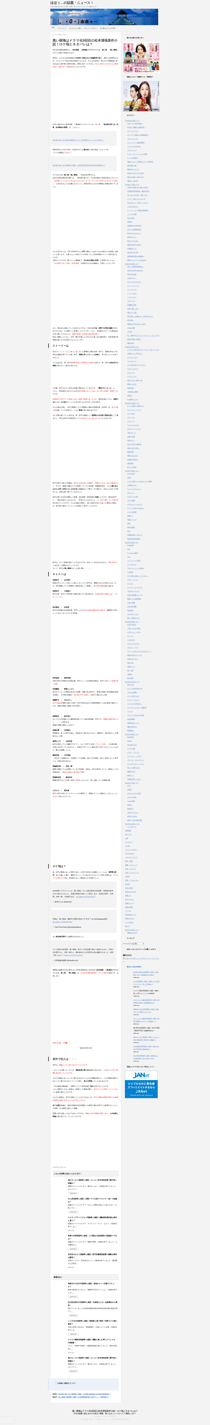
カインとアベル (132, 131)
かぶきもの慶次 (132, 553)
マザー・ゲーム (132, 580)
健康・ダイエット (131, 865)
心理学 (127, 876)
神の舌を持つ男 (132, 252)
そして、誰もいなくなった (136, 199)
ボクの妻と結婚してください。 (138, 576)
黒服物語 (130, 730)
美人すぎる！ (129, 899)
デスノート (131, 493)
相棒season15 (132, 933)
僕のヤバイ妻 (131, 312)
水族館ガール (131, 249)
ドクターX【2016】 (134, 146)
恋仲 (128, 523)
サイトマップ (62, 28)
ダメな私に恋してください (136, 365)
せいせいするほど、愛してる (137, 195)
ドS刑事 (130, 572)
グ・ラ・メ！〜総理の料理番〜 (138, 210)
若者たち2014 (132, 816)
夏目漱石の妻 (131, 165)
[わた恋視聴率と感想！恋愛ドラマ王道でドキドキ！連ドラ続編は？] (60, 1210)
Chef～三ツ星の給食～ (135, 123)
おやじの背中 (131, 797)
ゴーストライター (133, 644)
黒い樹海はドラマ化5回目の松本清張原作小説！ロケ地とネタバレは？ (105, 1411)
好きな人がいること (134, 233)
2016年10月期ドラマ (132, 121)
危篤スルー (131, 440)
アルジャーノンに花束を (135, 568)
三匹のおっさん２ (133, 591)
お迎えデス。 (131, 278)
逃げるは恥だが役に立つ (135, 177)
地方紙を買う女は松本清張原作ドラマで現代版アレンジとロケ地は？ (78, 140)
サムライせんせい (133, 425)
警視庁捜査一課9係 (133, 339)
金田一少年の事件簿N (134, 820)
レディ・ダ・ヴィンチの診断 (137, 154)
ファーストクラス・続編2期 (137, 708)
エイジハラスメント (134, 489)
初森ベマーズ (131, 520)
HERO (129, 789)
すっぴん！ (129, 842)
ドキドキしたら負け (75, 28)
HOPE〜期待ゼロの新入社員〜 (137, 187)
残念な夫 (130, 663)
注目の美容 (129, 888)
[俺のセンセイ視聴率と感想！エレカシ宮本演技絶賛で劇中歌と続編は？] (60, 1192)
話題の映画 (129, 907)
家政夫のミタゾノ (133, 169)
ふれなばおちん (132, 206)
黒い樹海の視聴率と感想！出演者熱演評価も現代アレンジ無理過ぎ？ (83, 1397)
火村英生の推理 (132, 392)
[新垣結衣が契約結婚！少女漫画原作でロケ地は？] (141, 57)
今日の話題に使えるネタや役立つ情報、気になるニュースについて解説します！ (105, 1413)
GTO (129, 786)
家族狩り (130, 809)
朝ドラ (127, 926)
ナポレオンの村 (132, 497)
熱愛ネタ (128, 895)
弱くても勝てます (133, 768)
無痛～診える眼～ (133, 448)
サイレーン (131, 421)
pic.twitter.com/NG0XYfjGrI (62, 922)
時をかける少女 (132, 241)
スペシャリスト (132, 357)
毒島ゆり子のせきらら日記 (136, 324)
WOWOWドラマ (130, 915)
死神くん (130, 775)
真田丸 (129, 395)
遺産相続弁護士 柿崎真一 (136, 256)
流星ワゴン (131, 667)
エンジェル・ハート (134, 410)
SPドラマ (63, 1167)
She (128, 549)
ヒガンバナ (131, 373)
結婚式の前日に (132, 459)
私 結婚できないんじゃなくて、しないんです (143, 335)
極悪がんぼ (131, 771)
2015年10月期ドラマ (132, 403)
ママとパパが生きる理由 (135, 715)
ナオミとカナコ (132, 369)
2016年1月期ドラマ (132, 347)
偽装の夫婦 (131, 436)
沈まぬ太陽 (131, 328)
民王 (128, 531)
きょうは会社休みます (135, 688)
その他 (127, 846)
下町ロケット (131, 433)
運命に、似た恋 (132, 181)
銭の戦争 (130, 678)
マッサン (130, 711)
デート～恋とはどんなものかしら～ (139, 651)
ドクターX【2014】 (135, 704)
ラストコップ (131, 150)
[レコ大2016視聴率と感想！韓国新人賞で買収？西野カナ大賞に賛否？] (60, 1330)
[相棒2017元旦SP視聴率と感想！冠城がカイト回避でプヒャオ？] (60, 1293)
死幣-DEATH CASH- (134, 245)
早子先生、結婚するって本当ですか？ (140, 316)
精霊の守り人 (129, 918)
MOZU (129, 741)
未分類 (127, 884)
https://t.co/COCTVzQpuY (73, 955)
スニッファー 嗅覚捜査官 (136, 142)
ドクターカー (131, 297)
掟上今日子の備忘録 (134, 444)
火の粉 (129, 332)
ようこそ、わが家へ (134, 561)
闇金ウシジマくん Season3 (136, 260)
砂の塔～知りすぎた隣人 (135, 173)
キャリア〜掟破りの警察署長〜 (138, 135)
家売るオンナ (131, 237)
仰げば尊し (131, 218)
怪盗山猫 (130, 388)
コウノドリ (131, 417)
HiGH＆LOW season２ (135, 270)
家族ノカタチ (131, 384)
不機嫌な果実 (131, 305)
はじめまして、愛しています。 (138, 203)
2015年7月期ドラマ (132, 471)
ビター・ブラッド (133, 752)
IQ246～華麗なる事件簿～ (136, 127)
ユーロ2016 (129, 922)
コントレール (131, 289)
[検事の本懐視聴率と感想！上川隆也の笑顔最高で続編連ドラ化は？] (60, 1247)
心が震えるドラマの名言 (108, 28)
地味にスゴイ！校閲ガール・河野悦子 (140, 162)
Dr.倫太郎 (130, 545)
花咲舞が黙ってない (134, 779)
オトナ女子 (131, 414)
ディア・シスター (133, 700)
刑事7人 (130, 222)
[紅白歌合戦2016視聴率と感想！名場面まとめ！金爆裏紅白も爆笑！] (60, 1312)
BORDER (130, 737)
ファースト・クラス (134, 756)
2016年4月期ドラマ (132, 264)
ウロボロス (131, 640)
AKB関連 (128, 830)
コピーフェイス (132, 139)
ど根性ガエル (131, 485)
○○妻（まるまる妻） (134, 628)
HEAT (129, 477)
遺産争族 (130, 463)
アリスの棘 (131, 748)
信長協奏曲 (131, 719)
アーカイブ (127, 944)
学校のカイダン (132, 659)
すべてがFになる (133, 696)
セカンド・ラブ (132, 647)
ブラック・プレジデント (135, 760)
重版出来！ (131, 343)
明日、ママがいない (132, 880)
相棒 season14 (132, 456)
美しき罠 (130, 670)
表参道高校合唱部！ (134, 539)
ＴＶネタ (128, 911)
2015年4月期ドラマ (132, 542)
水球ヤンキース (132, 812)
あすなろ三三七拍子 (134, 793)
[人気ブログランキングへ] (127, 955)
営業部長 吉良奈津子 (134, 226)
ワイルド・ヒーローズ (135, 587)
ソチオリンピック (131, 857)
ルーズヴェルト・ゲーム (135, 764)
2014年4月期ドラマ (132, 734)
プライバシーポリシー (91, 28)
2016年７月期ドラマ (132, 185)
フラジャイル (131, 376)
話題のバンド (129, 903)
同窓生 (129, 805)
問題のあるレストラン (135, 655)
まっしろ (130, 636)
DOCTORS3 (131, 624)
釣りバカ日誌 (131, 467)
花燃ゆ (129, 674)
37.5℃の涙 (131, 474)
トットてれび (131, 293)
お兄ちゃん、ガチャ (134, 632)
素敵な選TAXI (132, 727)
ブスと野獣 (131, 500)
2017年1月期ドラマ (132, 930)
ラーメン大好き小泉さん (135, 508)
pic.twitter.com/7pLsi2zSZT (85, 897)
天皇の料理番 (131, 606)
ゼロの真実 (131, 801)
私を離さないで (132, 399)
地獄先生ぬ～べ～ (133, 723)
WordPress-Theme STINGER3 (105, 1416)
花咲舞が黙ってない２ (135, 535)
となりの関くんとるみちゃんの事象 (139, 481)
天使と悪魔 (131, 603)
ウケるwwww (129, 853)
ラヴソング (131, 301)
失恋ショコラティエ (132, 873)
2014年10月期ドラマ (132, 682)
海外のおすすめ (130, 892)
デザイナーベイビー (134, 429)
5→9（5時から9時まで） (136, 406)
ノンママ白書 (131, 214)
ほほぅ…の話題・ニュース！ (72, 2)
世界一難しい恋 (132, 309)
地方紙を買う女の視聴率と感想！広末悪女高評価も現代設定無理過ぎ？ (79, 165)
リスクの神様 (131, 512)
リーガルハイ (131, 827)
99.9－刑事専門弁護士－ (135, 267)
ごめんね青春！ (132, 692)
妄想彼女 (130, 610)
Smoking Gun (132, 745)
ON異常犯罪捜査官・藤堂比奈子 (138, 191)
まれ (128, 557)
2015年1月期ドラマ (132, 622)
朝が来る (130, 320)
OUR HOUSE (131, 274)
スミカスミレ (131, 361)
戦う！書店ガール (133, 618)
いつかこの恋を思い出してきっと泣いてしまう (143, 350)
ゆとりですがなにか (134, 282)
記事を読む (73, 1193)
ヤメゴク (130, 583)
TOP (53, 27)
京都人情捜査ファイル (135, 595)
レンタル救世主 (132, 158)
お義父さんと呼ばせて (135, 353)
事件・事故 (129, 861)
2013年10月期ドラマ (132, 824)
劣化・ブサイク (130, 869)
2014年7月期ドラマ (132, 783)
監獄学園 (130, 452)
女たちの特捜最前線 (134, 229)
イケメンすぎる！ (131, 850)
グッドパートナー (133, 286)
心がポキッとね (132, 614)
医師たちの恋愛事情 (134, 599)
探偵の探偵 (131, 527)
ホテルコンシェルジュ (135, 504)
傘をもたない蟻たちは (135, 380)
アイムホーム (131, 564)
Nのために (131, 685)
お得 (126, 838)
